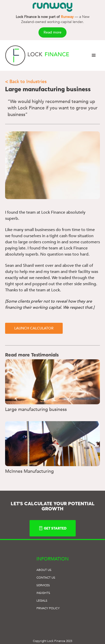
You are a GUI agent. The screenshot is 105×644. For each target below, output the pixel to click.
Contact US (46, 578)
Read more (52, 32)
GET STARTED (55, 528)
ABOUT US (44, 570)
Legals (41, 601)
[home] (37, 55)
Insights (43, 593)
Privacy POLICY (48, 608)
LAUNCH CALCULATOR (34, 328)
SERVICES (43, 585)
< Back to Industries (26, 81)
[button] (94, 55)
